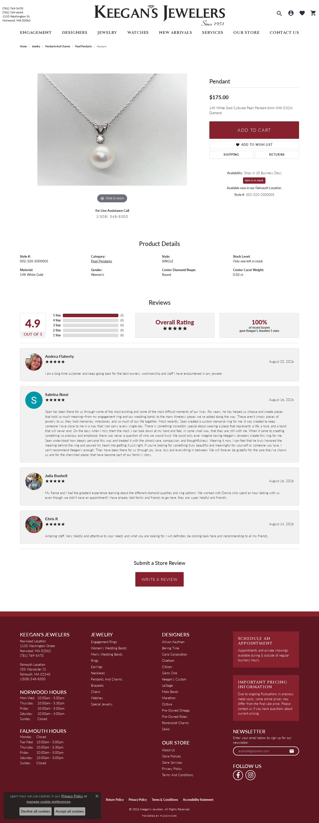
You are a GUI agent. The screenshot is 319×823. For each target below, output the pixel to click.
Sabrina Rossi (56, 394)
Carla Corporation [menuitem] (174, 654)
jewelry (36, 46)
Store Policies (171, 756)
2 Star (57, 330)
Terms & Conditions (165, 800)
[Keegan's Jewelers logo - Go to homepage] (159, 14)
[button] (279, 14)
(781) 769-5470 (12, 8)
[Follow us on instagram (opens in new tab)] (250, 775)
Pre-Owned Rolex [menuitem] (174, 716)
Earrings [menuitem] (97, 666)
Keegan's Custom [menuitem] (174, 679)
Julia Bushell (56, 475)
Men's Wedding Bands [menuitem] (107, 654)
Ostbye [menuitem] (167, 704)
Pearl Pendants (83, 46)
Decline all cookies (35, 811)
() (122, 315)
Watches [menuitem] (97, 697)
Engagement (36, 32)
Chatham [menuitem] (168, 660)
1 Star (57, 335)
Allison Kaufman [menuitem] (173, 641)
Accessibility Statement (198, 800)
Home (23, 46)
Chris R (51, 519)
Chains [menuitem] (95, 691)
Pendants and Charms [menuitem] (106, 679)
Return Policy (115, 800)
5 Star (57, 315)
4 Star (57, 320)
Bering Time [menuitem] (170, 648)
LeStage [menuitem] (167, 685)
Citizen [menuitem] (167, 666)
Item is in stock (254, 180)
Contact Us (284, 32)
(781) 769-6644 (12, 12)
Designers (74, 32)
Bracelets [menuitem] (97, 685)
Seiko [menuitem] (165, 729)
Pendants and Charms (57, 46)
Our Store (246, 32)
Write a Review (159, 579)
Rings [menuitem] (95, 660)
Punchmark (168, 816)
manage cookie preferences (48, 802)
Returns (277, 154)
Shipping (231, 154)
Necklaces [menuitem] (98, 673)
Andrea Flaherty (59, 356)
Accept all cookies (70, 811)
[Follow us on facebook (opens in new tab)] (238, 775)
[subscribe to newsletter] (292, 751)
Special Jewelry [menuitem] (102, 704)
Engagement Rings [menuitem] (104, 641)
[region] (112, 129)
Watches (138, 32)
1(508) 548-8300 (112, 216)
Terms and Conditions (177, 774)
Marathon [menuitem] (168, 697)
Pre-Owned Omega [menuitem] (175, 710)
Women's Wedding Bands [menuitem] (109, 648)
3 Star (57, 325)
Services (212, 32)
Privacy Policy (172, 768)
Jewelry (107, 32)
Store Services (172, 762)
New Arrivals (175, 32)
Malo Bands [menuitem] (170, 691)
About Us (168, 750)
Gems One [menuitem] (169, 673)
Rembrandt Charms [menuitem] (175, 722)
